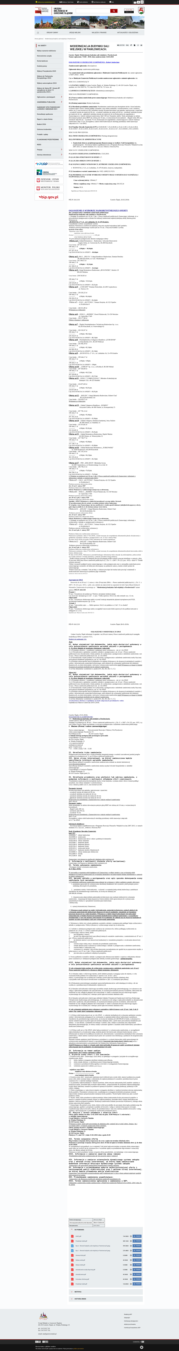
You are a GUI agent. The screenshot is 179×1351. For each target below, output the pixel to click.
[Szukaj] (113, 11)
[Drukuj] (141, 45)
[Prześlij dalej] (131, 45)
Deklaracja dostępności (131, 1321)
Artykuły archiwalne (130, 1324)
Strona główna (39, 39)
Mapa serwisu (83, 2)
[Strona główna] (38, 32)
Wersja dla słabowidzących (46, 2)
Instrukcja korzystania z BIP (132, 1327)
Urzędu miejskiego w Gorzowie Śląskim (63, 11)
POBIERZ (138, 1236)
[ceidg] (49, 172)
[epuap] (49, 163)
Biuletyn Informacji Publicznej (43, 11)
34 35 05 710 (45, 1328)
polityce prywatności (79, 1348)
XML (127, 45)
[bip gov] (49, 196)
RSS (113, 2)
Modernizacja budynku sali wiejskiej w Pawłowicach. (60, 39)
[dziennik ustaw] (49, 180)
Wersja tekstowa (68, 2)
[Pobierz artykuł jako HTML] (138, 45)
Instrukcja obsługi (100, 2)
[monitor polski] (49, 188)
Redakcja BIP (128, 1314)
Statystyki (127, 1317)
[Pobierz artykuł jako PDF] (134, 45)
